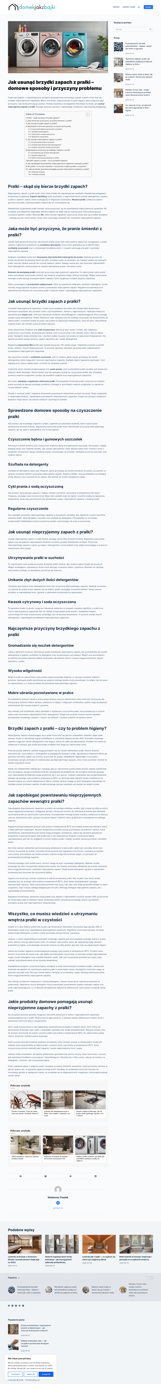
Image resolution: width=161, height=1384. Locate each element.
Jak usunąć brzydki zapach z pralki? (42, 123)
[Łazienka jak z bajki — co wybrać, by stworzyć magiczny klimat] (99, 1244)
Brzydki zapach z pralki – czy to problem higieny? (47, 161)
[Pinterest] (70, 1176)
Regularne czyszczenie (40, 137)
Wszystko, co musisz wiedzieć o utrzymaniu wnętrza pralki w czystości (56, 166)
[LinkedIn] (95, 1176)
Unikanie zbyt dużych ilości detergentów (46, 145)
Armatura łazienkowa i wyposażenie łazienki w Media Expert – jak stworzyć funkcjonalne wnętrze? (36, 1328)
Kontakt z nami (129, 7)
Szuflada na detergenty (40, 132)
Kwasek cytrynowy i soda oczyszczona (45, 147)
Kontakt (116, 7)
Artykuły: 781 (58, 1208)
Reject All (30, 1374)
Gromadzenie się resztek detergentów (45, 153)
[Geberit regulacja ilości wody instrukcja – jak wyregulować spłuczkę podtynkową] (62, 1244)
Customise (15, 1374)
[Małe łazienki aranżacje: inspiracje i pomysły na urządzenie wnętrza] (136, 1244)
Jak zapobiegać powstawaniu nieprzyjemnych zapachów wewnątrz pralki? (58, 163)
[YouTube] (23, 1306)
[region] (31, 1367)
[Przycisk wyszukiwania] (150, 29)
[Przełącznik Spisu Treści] (86, 115)
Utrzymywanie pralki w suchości (42, 142)
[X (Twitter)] (45, 1176)
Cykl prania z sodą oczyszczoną (43, 134)
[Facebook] (20, 1176)
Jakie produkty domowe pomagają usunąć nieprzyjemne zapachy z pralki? (58, 169)
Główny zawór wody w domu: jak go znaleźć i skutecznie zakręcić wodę (139, 77)
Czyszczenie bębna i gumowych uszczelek (46, 129)
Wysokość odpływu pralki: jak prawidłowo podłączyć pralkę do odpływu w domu (138, 61)
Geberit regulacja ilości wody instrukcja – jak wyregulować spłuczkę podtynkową (58, 1260)
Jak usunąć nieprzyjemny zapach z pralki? (44, 139)
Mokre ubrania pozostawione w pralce (45, 158)
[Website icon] (58, 1203)
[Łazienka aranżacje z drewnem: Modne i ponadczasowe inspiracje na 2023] (25, 1244)
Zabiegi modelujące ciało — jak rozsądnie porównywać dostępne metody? (35, 1343)
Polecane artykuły (38, 172)
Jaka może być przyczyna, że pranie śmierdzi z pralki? (49, 121)
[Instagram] (16, 1306)
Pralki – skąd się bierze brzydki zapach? (43, 118)
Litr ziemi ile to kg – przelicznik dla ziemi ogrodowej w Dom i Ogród (138, 107)
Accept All (46, 1374)
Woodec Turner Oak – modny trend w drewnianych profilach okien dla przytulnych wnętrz (138, 92)
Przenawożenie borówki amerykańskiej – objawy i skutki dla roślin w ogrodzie (138, 46)
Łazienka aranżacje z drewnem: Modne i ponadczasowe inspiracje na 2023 (23, 1260)
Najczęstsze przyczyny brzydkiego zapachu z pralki (48, 150)
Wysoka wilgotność (38, 155)
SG (139, 7)
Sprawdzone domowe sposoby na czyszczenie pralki (49, 126)
